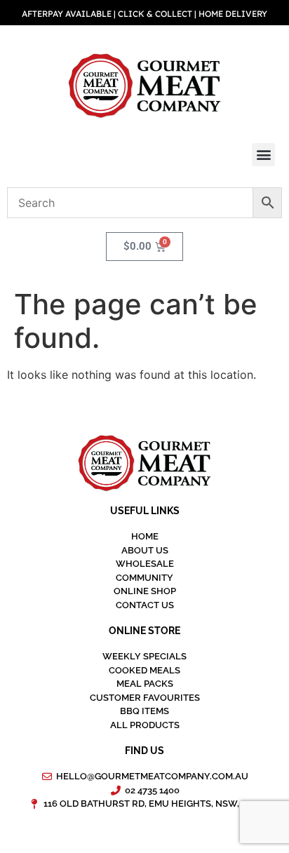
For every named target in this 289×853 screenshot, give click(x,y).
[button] (263, 154)
